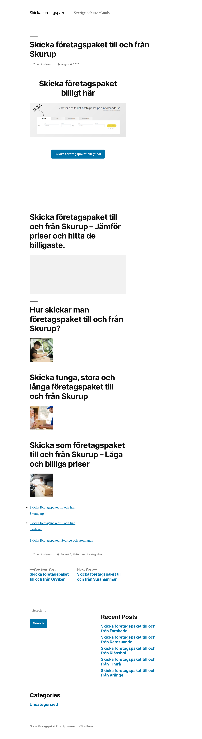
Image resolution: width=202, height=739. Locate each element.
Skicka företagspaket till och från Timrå (128, 661)
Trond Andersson (43, 64)
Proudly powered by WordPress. (75, 726)
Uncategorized (94, 554)
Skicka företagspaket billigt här (78, 154)
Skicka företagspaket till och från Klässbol (128, 650)
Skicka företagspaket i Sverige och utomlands (61, 540)
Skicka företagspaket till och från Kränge (128, 673)
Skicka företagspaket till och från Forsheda (128, 628)
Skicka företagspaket (48, 12)
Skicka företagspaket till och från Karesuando (128, 639)
